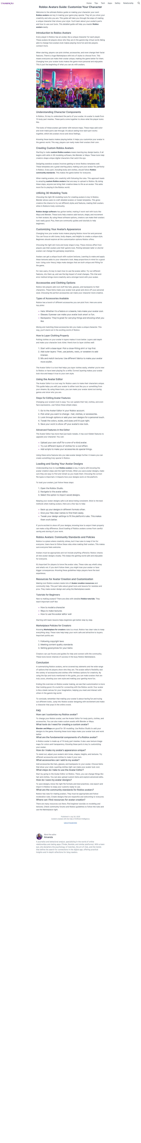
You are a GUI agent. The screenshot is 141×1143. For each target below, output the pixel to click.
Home (89, 3)
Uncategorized (70, 823)
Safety (117, 3)
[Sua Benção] (7, 3)
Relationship (128, 3)
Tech (103, 3)
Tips (96, 3)
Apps (110, 3)
